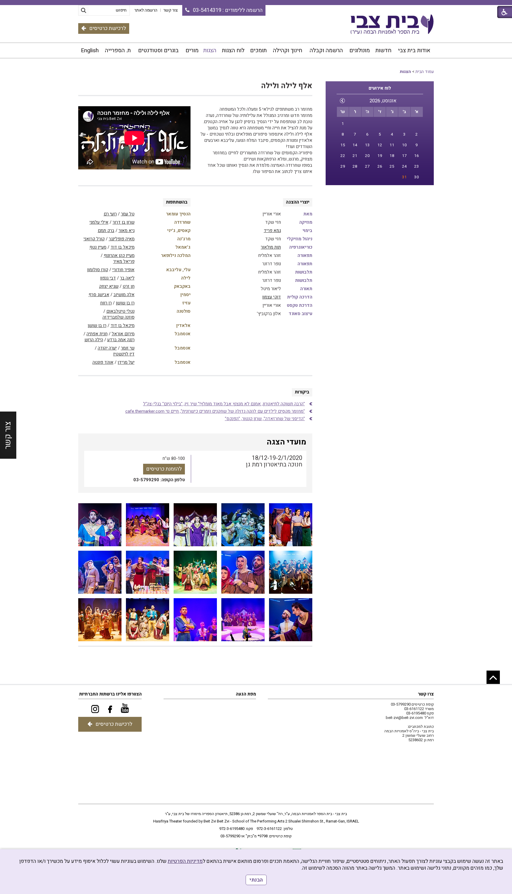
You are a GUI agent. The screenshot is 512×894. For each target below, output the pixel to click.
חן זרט (129, 286)
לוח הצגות (233, 50)
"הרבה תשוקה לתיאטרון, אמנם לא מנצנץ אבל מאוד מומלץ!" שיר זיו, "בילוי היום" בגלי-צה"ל (224, 404)
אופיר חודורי (123, 269)
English (90, 50)
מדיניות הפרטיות (185, 861)
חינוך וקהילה (287, 50)
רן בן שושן (125, 303)
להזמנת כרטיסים (164, 469)
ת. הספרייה (118, 50)
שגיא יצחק (109, 286)
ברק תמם (106, 230)
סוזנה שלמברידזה (119, 317)
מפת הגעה (246, 694)
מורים (192, 50)
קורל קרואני (94, 239)
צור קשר (8, 435)
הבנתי (256, 880)
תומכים (258, 50)
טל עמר (128, 214)
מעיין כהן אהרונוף (119, 255)
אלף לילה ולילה (286, 85)
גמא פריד (272, 230)
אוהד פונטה (102, 362)
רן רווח (106, 303)
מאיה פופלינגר (122, 239)
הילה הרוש (93, 339)
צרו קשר (426, 694)
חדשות (383, 50)
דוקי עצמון (271, 297)
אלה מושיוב (124, 294)
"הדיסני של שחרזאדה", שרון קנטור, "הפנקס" (265, 418)
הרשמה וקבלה (326, 50)
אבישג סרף (99, 294)
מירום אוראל (123, 334)
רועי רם (110, 214)
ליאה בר (127, 278)
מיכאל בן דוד (123, 247)
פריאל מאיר (124, 261)
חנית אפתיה (97, 334)
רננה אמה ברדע (121, 339)
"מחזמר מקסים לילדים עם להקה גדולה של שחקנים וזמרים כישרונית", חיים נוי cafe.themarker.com (215, 411)
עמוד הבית (424, 72)
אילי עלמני (98, 222)
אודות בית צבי (414, 50)
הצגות (209, 50)
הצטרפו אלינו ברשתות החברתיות (110, 694)
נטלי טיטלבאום (120, 311)
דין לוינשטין (124, 354)
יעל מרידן (126, 362)
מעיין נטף (97, 247)
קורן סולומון (97, 269)
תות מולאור (271, 247)
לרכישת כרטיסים (107, 28)
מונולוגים (359, 50)
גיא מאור (127, 230)
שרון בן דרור (124, 222)
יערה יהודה (107, 348)
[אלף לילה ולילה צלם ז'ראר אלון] (290, 524)
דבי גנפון (108, 278)
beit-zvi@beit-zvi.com (404, 717)
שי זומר (128, 348)
